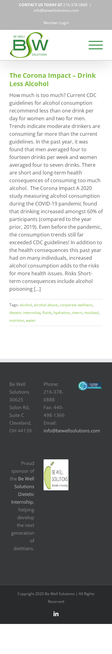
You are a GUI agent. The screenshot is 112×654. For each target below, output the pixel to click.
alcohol (26, 304)
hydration (62, 312)
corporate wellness (76, 304)
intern (77, 312)
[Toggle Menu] (96, 45)
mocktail (91, 312)
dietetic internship (24, 312)
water (31, 320)
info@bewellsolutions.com (56, 10)
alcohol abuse (46, 304)
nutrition (16, 320)
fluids (47, 312)
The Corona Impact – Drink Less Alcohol (52, 79)
